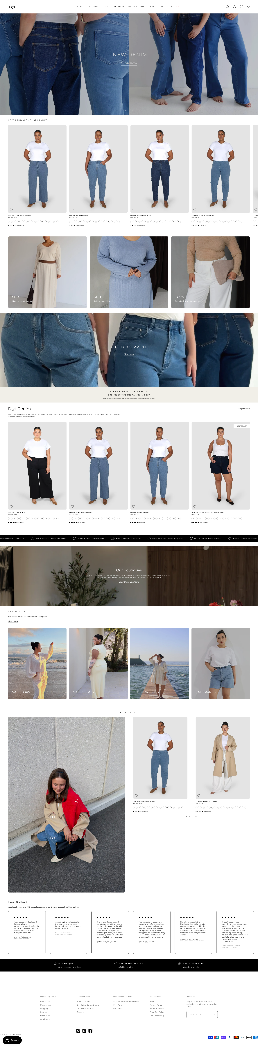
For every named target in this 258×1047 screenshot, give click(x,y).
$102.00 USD (12, 217)
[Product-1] (52, 838)
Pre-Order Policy (157, 1016)
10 (19, 222)
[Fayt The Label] (12, 6)
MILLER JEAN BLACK (16, 512)
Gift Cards (117, 1008)
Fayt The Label (10, 1034)
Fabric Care (45, 1019)
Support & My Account (48, 996)
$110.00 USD (200, 803)
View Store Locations (129, 582)
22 (47, 222)
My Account (45, 1005)
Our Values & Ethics (85, 1008)
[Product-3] (76, 801)
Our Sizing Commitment (88, 1005)
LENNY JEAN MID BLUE (78, 215)
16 (32, 222)
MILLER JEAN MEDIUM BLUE (19, 215)
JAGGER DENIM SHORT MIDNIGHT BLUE (208, 512)
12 (23, 222)
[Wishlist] (241, 6)
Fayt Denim (19, 409)
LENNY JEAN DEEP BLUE (140, 215)
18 (37, 222)
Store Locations (118, 539)
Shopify (18, 1034)
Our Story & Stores (83, 996)
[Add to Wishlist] (11, 209)
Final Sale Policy (157, 1012)
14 (28, 222)
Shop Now (129, 354)
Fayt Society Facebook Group (126, 1001)
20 (42, 222)
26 (56, 222)
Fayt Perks (117, 1005)
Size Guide (45, 1016)
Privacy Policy (156, 1005)
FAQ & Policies (155, 996)
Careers (80, 1012)
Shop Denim (244, 408)
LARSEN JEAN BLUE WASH (202, 215)
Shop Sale (13, 621)
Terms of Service (157, 1008)
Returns (43, 1012)
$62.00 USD (195, 514)
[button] (80, 6)
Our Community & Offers (122, 996)
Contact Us (39, 539)
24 (52, 222)
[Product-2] (52, 817)
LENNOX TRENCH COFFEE (206, 801)
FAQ (152, 1001)
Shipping (44, 1008)
